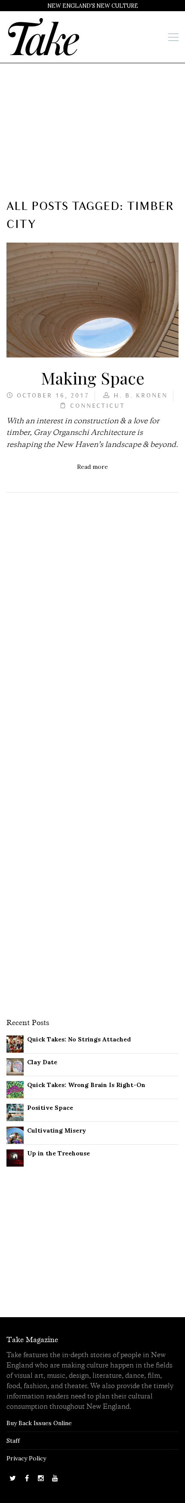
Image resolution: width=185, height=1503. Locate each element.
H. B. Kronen (141, 396)
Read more (92, 467)
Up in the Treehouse (58, 1153)
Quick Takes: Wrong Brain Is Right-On (86, 1085)
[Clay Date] (15, 1066)
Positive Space (50, 1108)
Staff (13, 1440)
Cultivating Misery (56, 1130)
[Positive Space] (15, 1111)
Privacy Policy (26, 1458)
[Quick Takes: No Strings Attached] (15, 1043)
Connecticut (97, 406)
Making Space (93, 378)
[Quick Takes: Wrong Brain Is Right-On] (15, 1089)
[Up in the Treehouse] (15, 1157)
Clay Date (42, 1062)
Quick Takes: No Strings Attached (79, 1039)
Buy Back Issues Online (39, 1423)
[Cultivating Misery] (15, 1134)
